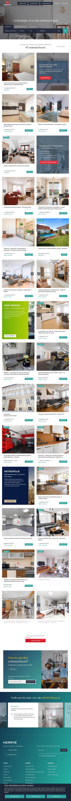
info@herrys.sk (12, 754)
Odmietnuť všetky (35, 796)
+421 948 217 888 (12, 750)
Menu (65, 3)
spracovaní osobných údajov (49, 755)
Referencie (6, 772)
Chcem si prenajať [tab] (20, 26)
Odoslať (63, 750)
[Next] (32, 66)
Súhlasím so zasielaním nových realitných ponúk (50, 753)
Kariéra (5, 774)
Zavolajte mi (30, 681)
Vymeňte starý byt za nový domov (34, 772)
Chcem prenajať (29, 769)
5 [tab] (20, 79)
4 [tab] (19, 79)
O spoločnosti (7, 766)
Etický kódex (6, 777)
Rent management (30, 777)
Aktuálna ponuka (52, 766)
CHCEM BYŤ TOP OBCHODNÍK (48, 162)
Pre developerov (30, 774)
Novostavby (33, 26)
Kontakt (5, 769)
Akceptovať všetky (15, 796)
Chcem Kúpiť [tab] (8, 26)
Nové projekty (52, 769)
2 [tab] (51, 245)
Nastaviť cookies (56, 796)
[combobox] (24, 31)
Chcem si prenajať (53, 774)
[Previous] (4, 66)
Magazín (5, 783)
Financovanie (29, 783)
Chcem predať (29, 766)
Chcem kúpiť (51, 772)
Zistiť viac (13, 669)
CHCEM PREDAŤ (45, 78)
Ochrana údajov (7, 780)
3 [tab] (18, 79)
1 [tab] (50, 245)
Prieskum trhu (29, 780)
